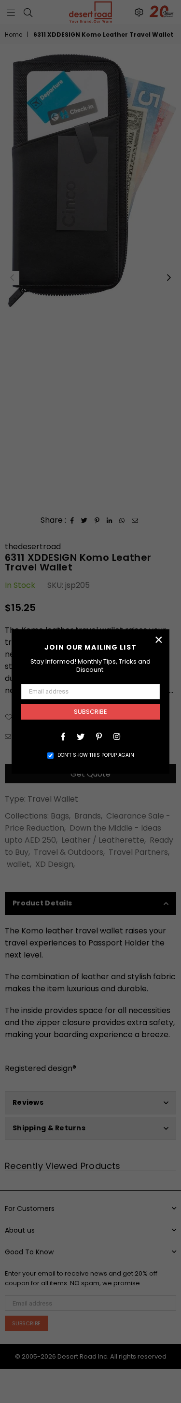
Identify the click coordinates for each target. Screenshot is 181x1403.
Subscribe (90, 711)
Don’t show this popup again (95, 755)
